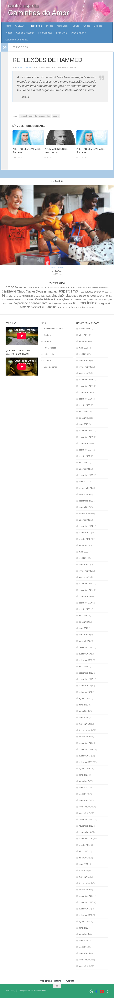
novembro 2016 (86, 826)
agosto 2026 (84, 328)
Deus (39, 291)
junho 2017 (84, 781)
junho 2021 (84, 545)
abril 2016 (83, 870)
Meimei (98, 299)
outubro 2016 (85, 832)
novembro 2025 (86, 386)
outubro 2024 (85, 443)
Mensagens (63, 26)
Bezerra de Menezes (100, 288)
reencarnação (66, 304)
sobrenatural (38, 307)
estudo (81, 292)
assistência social (38, 287)
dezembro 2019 (86, 647)
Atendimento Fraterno (53, 328)
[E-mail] (91, 991)
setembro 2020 (85, 603)
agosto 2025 (84, 405)
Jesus (74, 295)
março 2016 (84, 877)
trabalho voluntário (66, 307)
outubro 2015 (85, 909)
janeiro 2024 (84, 469)
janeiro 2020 (84, 641)
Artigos (86, 26)
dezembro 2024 (86, 430)
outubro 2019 (85, 654)
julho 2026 (83, 335)
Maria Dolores (74, 299)
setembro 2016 (85, 838)
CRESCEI (57, 271)
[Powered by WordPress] (16, 990)
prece (57, 304)
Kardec (39, 299)
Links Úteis (61, 33)
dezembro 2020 (86, 583)
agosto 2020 (84, 609)
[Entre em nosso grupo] (106, 991)
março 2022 (84, 507)
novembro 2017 (86, 749)
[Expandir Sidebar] (4, 47)
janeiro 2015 (84, 966)
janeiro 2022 (84, 520)
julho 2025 (83, 411)
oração (12, 303)
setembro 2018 (85, 692)
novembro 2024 (86, 437)
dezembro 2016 (86, 819)
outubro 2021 (85, 532)
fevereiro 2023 (85, 488)
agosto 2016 (84, 845)
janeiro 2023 (84, 494)
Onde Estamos (78, 33)
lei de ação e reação (55, 299)
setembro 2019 (85, 660)
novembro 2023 (86, 475)
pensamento (39, 303)
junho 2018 (84, 711)
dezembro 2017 (86, 743)
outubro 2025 (85, 392)
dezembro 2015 (86, 896)
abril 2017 (83, 794)
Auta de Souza (64, 287)
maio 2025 (83, 424)
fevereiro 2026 (85, 367)
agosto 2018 (84, 698)
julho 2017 (83, 775)
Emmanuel (51, 291)
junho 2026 (84, 341)
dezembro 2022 (86, 501)
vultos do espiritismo (85, 307)
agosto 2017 (84, 768)
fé (3, 295)
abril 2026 (83, 354)
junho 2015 (84, 934)
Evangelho (99, 292)
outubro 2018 (85, 685)
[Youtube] (101, 991)
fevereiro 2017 (85, 807)
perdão (51, 303)
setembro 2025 (85, 399)
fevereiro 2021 (85, 571)
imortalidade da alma (43, 296)
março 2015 (84, 953)
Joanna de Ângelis (88, 296)
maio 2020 (83, 628)
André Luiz (21, 287)
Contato (47, 335)
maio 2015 (83, 940)
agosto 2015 (84, 921)
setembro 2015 (85, 915)
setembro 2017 (85, 762)
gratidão (9, 296)
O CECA (19, 26)
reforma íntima (44, 116)
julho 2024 (83, 462)
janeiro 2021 (84, 577)
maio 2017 (83, 787)
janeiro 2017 (84, 813)
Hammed (23, 116)
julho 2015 (83, 928)
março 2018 (84, 724)
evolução (108, 292)
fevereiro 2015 (85, 960)
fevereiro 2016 (85, 883)
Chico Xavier (26, 291)
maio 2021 (83, 552)
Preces (49, 26)
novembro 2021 (86, 526)
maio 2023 (83, 481)
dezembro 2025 (86, 379)
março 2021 (84, 564)
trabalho (56, 116)
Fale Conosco (45, 33)
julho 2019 (83, 666)
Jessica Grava (24, 67)
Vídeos (8, 33)
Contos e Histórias (25, 33)
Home (8, 26)
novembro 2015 (86, 902)
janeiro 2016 (84, 889)
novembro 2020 (86, 590)
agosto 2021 (84, 539)
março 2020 (84, 634)
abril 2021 (83, 558)
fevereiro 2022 (85, 513)
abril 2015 (83, 947)
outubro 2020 (85, 596)
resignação (104, 303)
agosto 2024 (84, 456)
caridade (9, 291)
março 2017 (84, 800)
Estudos (98, 26)
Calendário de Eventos (16, 40)
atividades (53, 288)
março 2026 (84, 360)
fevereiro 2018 (85, 730)
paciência (33, 116)
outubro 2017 (85, 756)
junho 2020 (84, 622)
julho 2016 (83, 851)
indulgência (61, 295)
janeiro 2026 (84, 373)
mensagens (107, 299)
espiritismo (68, 291)
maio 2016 (83, 864)
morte (5, 303)
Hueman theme (40, 991)
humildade (27, 295)
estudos (89, 291)
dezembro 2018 (86, 673)
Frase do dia (36, 26)
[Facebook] (96, 991)
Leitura (75, 26)
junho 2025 (84, 418)
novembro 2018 (86, 679)
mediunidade (88, 299)
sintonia (25, 306)
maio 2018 (83, 717)
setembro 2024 (85, 450)
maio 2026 (83, 348)
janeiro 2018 (84, 736)
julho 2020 (83, 615)
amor (9, 287)
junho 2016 (84, 858)
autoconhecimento (81, 287)
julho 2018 (83, 705)
